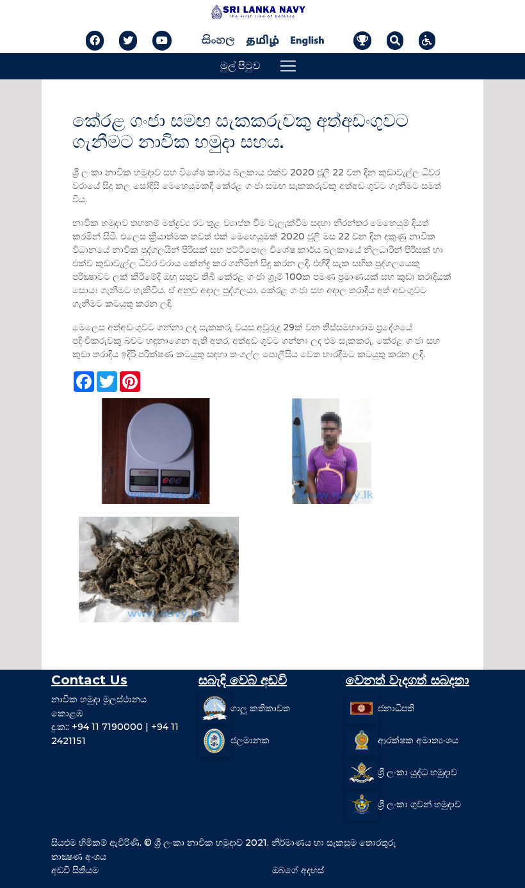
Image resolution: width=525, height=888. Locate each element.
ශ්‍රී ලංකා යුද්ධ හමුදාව (417, 772)
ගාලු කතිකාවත (260, 708)
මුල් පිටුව (240, 66)
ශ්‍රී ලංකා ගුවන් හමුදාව (419, 804)
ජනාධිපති (396, 708)
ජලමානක (250, 740)
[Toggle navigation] (288, 66)
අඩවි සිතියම (75, 870)
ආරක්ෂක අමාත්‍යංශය (418, 740)
